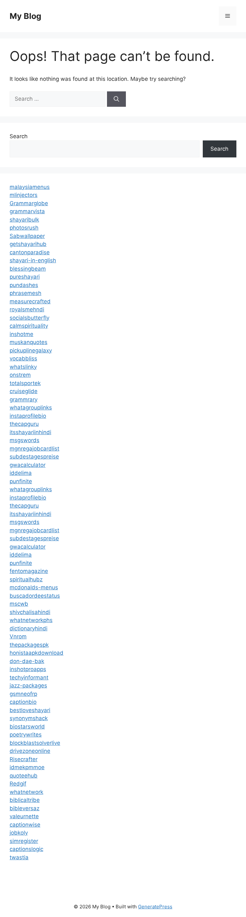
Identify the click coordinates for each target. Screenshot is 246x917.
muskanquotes (28, 342)
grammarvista (27, 211)
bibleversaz (24, 808)
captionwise (25, 824)
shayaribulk (24, 219)
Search (19, 136)
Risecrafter (23, 759)
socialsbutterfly (29, 318)
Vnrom (18, 636)
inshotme (21, 334)
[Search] (116, 99)
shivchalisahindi (30, 612)
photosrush (24, 227)
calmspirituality (29, 326)
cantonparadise (30, 252)
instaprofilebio (28, 416)
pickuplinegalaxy (31, 350)
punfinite (21, 481)
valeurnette (24, 816)
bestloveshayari (30, 710)
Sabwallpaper (27, 236)
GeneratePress (155, 907)
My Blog (25, 16)
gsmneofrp (23, 694)
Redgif (18, 783)
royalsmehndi (27, 309)
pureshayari (25, 276)
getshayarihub (28, 244)
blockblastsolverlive (35, 743)
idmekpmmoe (27, 767)
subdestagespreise (34, 456)
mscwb (19, 604)
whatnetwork (26, 792)
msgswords (24, 440)
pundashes (24, 285)
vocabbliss (23, 358)
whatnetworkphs (31, 620)
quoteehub (23, 775)
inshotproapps (28, 669)
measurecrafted (30, 301)
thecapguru (24, 424)
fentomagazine (29, 571)
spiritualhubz (26, 579)
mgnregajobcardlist (34, 448)
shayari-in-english (33, 260)
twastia (19, 857)
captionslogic (26, 849)
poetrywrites (26, 734)
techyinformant (29, 677)
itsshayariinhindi (30, 432)
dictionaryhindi (28, 628)
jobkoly (19, 832)
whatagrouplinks (31, 407)
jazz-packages (28, 685)
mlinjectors (23, 195)
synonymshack (29, 718)
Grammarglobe (29, 203)
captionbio (23, 702)
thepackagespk (29, 645)
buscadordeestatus (35, 596)
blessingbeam (28, 268)
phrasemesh (25, 293)
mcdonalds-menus (34, 587)
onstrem (20, 375)
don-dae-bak (27, 661)
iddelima (21, 473)
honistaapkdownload (36, 653)
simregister (24, 841)
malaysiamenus (30, 187)
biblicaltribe (25, 800)
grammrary (23, 399)
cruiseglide (23, 391)
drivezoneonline (30, 751)
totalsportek (25, 383)
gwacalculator (27, 465)
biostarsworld (27, 726)
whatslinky (23, 367)
